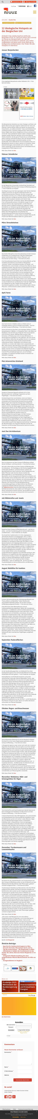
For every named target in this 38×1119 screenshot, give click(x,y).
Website (6, 1075)
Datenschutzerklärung (25, 1109)
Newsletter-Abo (17, 1)
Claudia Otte (12, 20)
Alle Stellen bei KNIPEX (26, 109)
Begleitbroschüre (8, 487)
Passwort (10, 1027)
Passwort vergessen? (23, 1031)
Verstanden (15, 1117)
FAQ (14, 1109)
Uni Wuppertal (10, 940)
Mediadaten (6, 1109)
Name (6, 1067)
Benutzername (11, 1024)
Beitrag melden (13, 1097)
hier (15, 150)
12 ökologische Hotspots (8, 22)
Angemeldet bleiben (24, 1030)
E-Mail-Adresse (9, 1071)
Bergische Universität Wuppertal (23, 22)
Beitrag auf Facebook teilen (6, 1097)
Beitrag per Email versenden (9, 1097)
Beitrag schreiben (31, 1)
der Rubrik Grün (6, 1017)
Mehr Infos (23, 1117)
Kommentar (8, 1052)
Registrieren (23, 1032)
